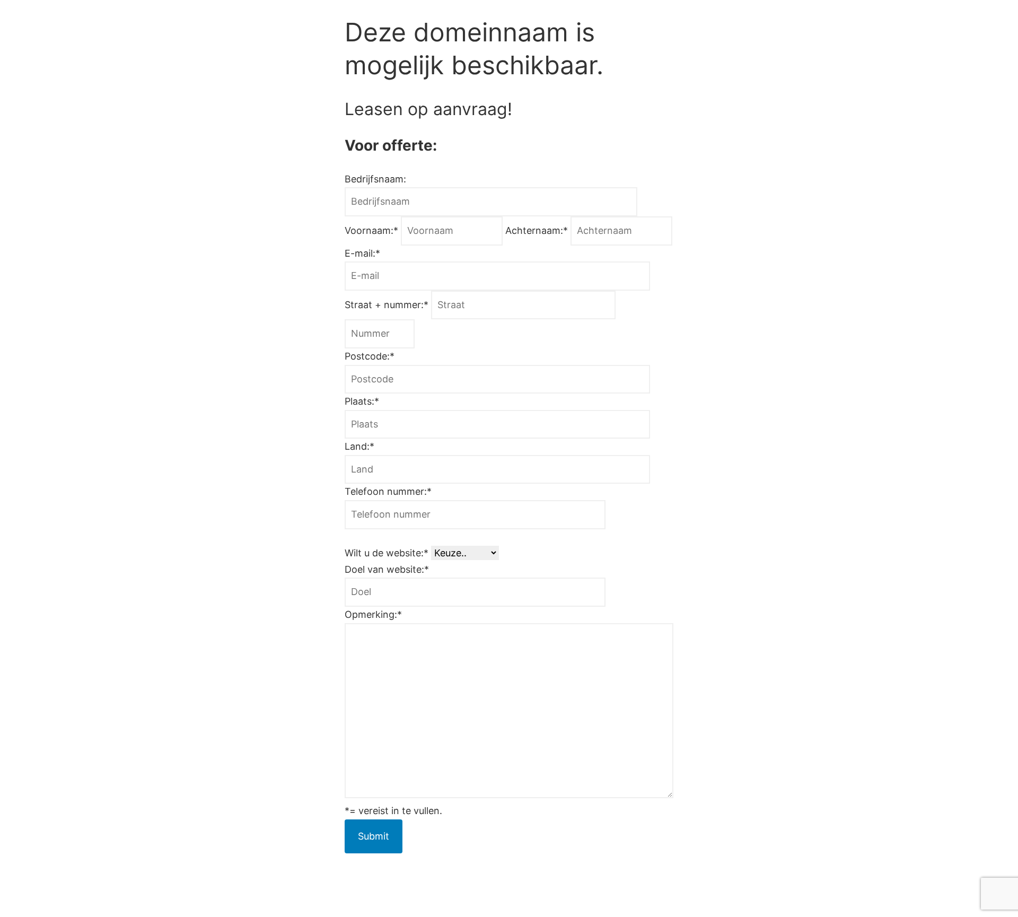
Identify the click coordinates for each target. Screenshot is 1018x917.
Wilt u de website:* (388, 552)
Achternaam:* (538, 230)
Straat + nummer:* (388, 304)
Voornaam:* (373, 230)
